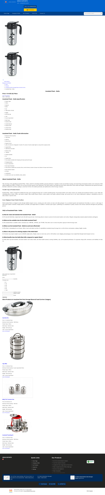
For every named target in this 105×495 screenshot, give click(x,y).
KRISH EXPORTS (23, 2)
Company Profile (16, 13)
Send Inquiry (31, 9)
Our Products (26, 13)
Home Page (6, 13)
